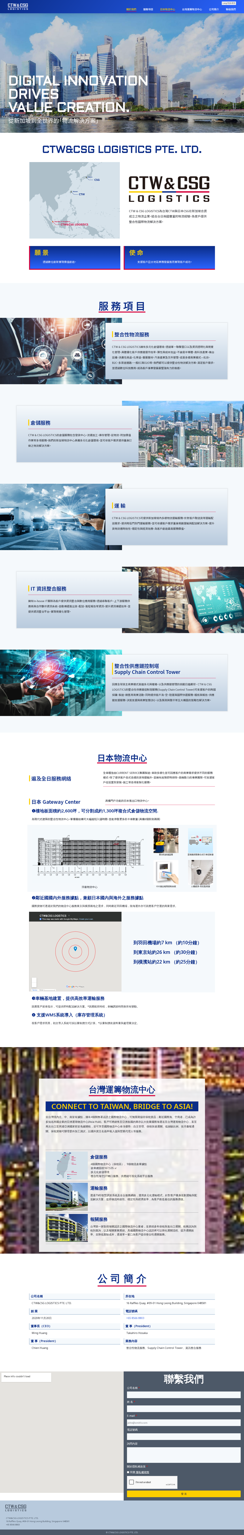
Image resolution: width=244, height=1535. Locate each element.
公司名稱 (132, 1388)
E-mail (131, 1416)
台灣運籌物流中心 (192, 9)
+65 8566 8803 (135, 1318)
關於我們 (131, 9)
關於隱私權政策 (136, 1466)
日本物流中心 (167, 9)
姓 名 (130, 1402)
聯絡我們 (231, 9)
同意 (139, 1472)
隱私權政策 (142, 1472)
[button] (117, 130)
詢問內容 (132, 1443)
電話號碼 (132, 1429)
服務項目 (148, 9)
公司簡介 (214, 9)
